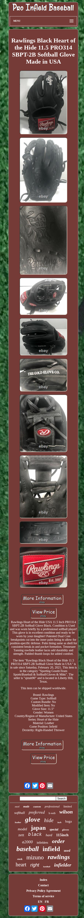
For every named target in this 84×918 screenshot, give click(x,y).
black (35, 834)
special (54, 829)
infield (51, 848)
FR (47, 901)
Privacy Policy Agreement (43, 890)
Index (43, 879)
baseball (27, 848)
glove (32, 819)
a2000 (27, 842)
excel (17, 806)
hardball (46, 867)
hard (49, 835)
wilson (66, 812)
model (22, 829)
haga (68, 821)
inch (59, 822)
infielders (42, 842)
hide (49, 820)
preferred (37, 812)
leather (18, 822)
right (34, 865)
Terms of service (43, 896)
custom (37, 806)
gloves (65, 829)
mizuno (35, 857)
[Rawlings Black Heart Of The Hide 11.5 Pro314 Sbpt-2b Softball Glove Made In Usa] (43, 102)
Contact (43, 885)
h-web (52, 813)
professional (52, 806)
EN (40, 901)
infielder (62, 865)
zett (21, 835)
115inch (62, 835)
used (67, 850)
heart (21, 864)
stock (19, 859)
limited (67, 806)
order (58, 841)
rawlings (59, 856)
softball (19, 813)
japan (38, 827)
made (26, 806)
